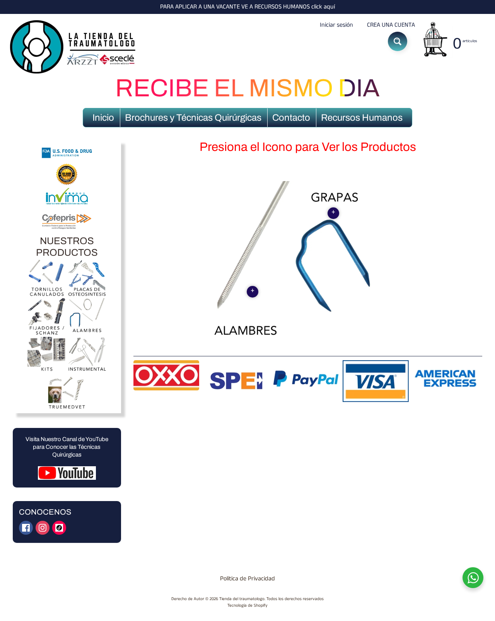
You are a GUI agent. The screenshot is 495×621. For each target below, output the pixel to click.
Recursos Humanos (362, 118)
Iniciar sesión (336, 25)
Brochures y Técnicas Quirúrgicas (193, 118)
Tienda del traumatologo (242, 599)
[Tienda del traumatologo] (74, 47)
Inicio (103, 118)
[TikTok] (59, 528)
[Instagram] (43, 528)
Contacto (291, 118)
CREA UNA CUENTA (391, 25)
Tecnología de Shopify (247, 605)
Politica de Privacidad (247, 578)
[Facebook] (26, 528)
